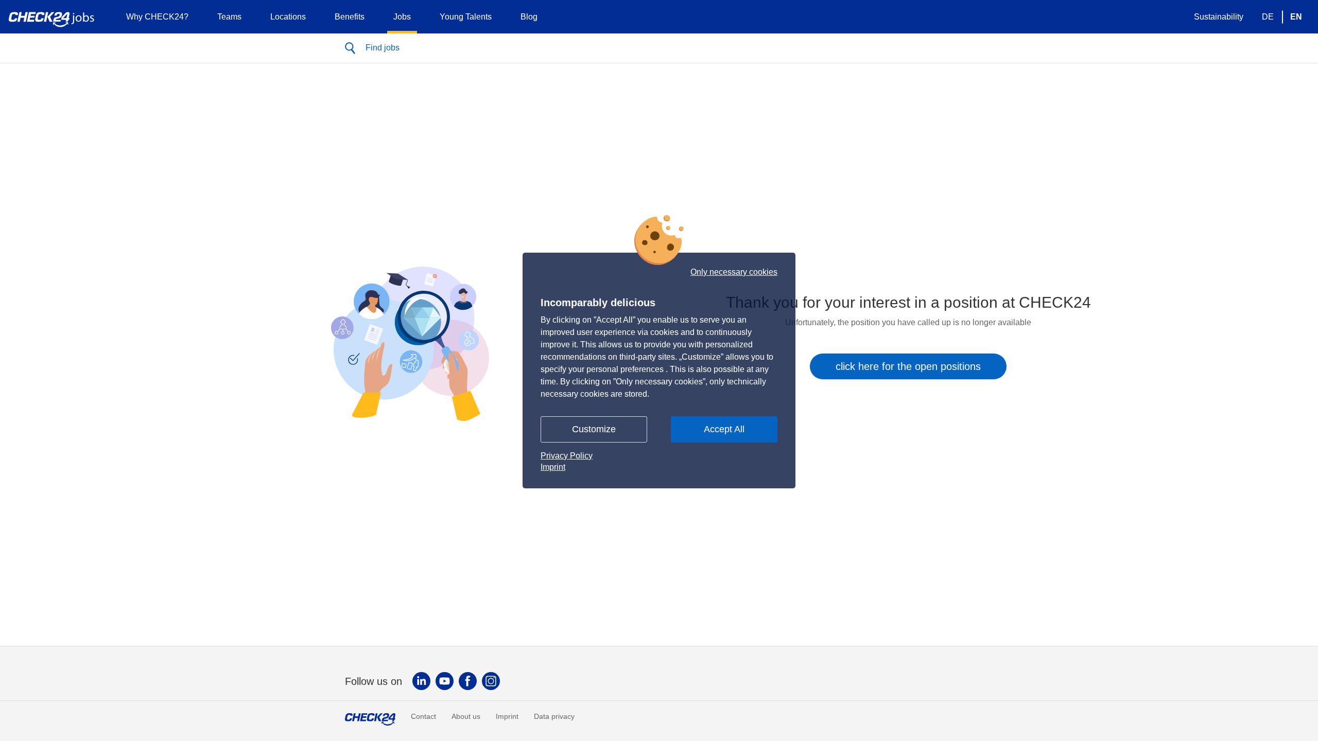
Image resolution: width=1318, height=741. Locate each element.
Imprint (553, 467)
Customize (594, 429)
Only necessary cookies (733, 272)
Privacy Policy (567, 455)
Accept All (724, 429)
